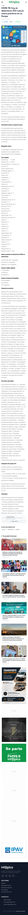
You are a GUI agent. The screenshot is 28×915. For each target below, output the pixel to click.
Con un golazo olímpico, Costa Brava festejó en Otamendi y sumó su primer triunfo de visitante (13, 575)
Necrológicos (4, 889)
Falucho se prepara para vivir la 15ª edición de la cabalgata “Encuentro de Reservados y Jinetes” (13, 660)
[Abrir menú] (2, 2)
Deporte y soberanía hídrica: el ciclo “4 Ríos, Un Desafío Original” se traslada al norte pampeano (13, 617)
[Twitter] (9, 876)
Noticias (3, 883)
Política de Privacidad (20, 911)
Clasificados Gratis (6, 885)
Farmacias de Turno (6, 892)
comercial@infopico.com (10, 904)
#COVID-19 (4, 529)
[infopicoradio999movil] (14, 752)
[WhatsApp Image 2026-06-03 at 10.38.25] (14, 685)
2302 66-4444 (7, 899)
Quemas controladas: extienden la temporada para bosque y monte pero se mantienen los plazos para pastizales (13, 639)
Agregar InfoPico (15, 521)
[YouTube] (13, 876)
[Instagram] (6, 876)
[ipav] (14, 850)
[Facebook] (2, 876)
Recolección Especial (6, 887)
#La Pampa (17, 529)
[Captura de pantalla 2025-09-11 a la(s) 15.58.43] (14, 729)
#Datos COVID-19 (10, 529)
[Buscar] (26, 2)
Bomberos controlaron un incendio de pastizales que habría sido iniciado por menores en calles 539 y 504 (12, 554)
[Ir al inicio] (14, 2)
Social (3, 5)
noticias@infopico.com (9, 902)
